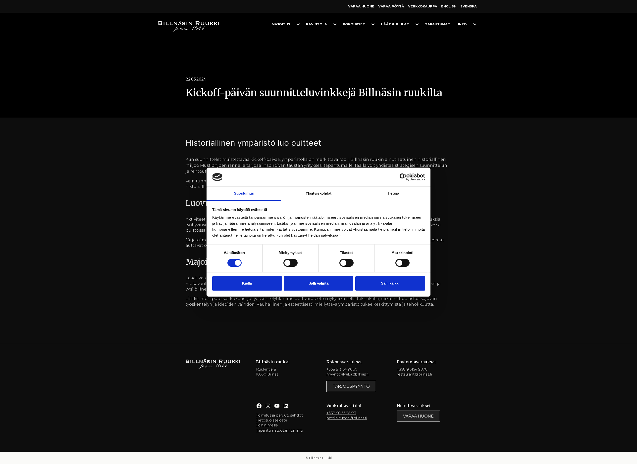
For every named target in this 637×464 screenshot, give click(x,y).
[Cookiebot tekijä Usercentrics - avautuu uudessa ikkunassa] (403, 177)
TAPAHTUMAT (437, 24)
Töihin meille (267, 425)
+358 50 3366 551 (341, 413)
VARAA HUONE (418, 416)
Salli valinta (318, 283)
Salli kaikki (390, 283)
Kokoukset (354, 24)
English (448, 6)
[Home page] (188, 26)
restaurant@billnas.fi (414, 374)
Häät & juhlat (395, 24)
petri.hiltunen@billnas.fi (346, 418)
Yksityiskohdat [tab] (318, 193)
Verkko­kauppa (422, 6)
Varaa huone (361, 6)
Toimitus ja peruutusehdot (279, 415)
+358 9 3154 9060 (341, 369)
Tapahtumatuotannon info (279, 430)
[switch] (290, 263)
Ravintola (316, 24)
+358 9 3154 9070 (412, 369)
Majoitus (281, 24)
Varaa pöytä (391, 6)
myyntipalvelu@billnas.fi (347, 374)
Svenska (468, 6)
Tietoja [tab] (393, 193)
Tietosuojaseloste (271, 420)
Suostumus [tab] (244, 193)
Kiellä (247, 283)
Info (462, 24)
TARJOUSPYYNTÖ (351, 386)
